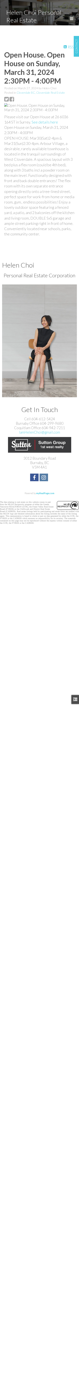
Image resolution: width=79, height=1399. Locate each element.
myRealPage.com (45, 493)
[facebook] (35, 478)
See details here (45, 122)
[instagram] (44, 478)
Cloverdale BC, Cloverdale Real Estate (41, 92)
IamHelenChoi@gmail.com (39, 432)
